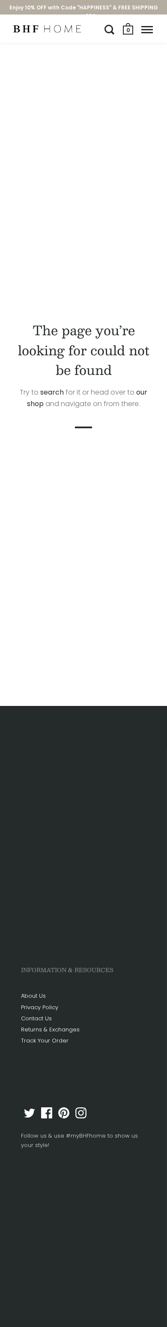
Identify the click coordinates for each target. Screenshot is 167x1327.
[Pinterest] (63, 1112)
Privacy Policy (39, 1007)
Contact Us (36, 1018)
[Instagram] (80, 1112)
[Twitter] (29, 1112)
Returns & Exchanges (50, 1029)
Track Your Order (45, 1041)
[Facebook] (46, 1112)
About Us (33, 996)
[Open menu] (147, 29)
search (52, 392)
